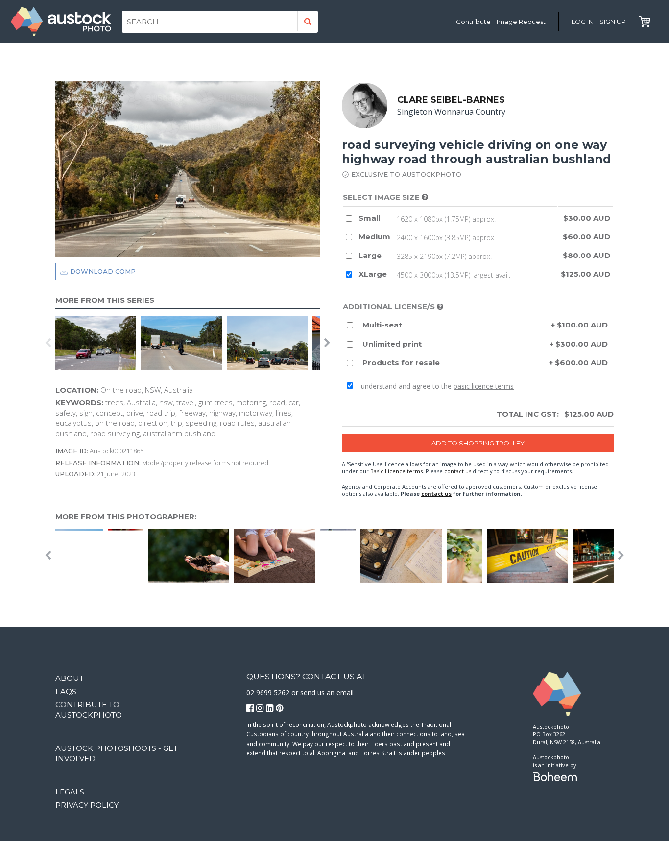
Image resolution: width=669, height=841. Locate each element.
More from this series (104, 299)
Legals (69, 791)
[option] (98, 343)
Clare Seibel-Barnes (451, 99)
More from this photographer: (125, 516)
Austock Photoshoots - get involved (116, 753)
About (69, 678)
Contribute (473, 21)
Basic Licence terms (396, 471)
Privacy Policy (87, 805)
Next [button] (327, 343)
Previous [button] (48, 343)
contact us (457, 471)
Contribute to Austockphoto (88, 710)
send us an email (327, 692)
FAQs (65, 691)
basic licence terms (484, 386)
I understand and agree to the (434, 386)
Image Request (521, 21)
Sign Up (612, 21)
